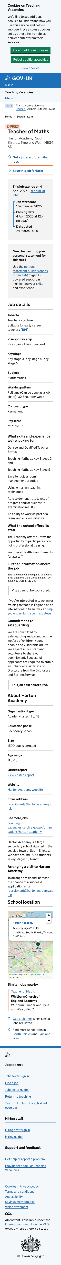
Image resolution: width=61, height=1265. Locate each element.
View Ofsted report (21, 775)
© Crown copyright (30, 1256)
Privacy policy (29, 1186)
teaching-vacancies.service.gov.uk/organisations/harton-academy (30, 827)
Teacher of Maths (23, 991)
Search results (25, 116)
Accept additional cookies (30, 50)
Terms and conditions (19, 1191)
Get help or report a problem (25, 1159)
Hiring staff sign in (17, 1130)
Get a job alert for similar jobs (30, 159)
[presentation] (30, 945)
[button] (38, 944)
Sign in (9, 85)
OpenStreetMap (37, 974)
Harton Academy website (25, 790)
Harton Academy (23, 922)
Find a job (11, 1083)
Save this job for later (28, 171)
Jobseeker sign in (17, 1076)
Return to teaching (18, 1096)
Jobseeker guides (17, 1090)
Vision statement (16, 1207)
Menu (9, 98)
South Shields (22, 1034)
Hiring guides (14, 1137)
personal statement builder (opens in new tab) (30, 271)
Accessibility (14, 1197)
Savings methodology (20, 1202)
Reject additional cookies (30, 59)
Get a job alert (22, 1019)
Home (8, 116)
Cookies (10, 1186)
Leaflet (14, 974)
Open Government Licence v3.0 (27, 1224)
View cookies (30, 68)
